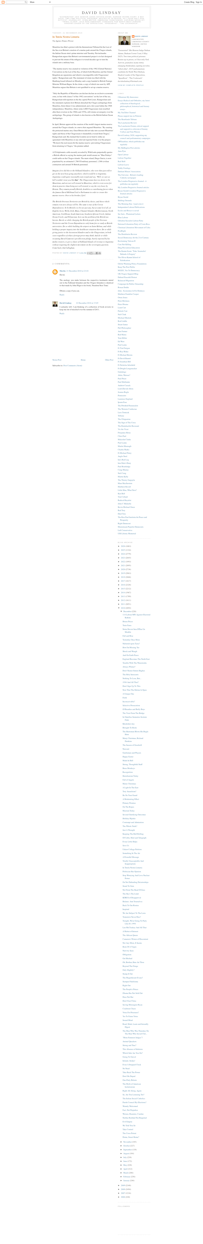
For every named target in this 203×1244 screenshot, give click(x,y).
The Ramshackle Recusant (128, 426)
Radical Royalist (124, 500)
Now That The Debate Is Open (135, 690)
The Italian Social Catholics (134, 1098)
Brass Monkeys (129, 768)
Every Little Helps (130, 841)
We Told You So (129, 1125)
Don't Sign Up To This (131, 686)
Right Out (127, 985)
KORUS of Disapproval (132, 897)
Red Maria (122, 334)
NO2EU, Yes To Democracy (129, 270)
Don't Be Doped (129, 1076)
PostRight (122, 231)
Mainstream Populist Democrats (130, 526)
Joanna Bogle (123, 392)
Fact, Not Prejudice (130, 1110)
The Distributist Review (127, 234)
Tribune (121, 415)
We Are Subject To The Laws (134, 913)
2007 (123, 1193)
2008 (123, 1189)
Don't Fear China (129, 1000)
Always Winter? (129, 666)
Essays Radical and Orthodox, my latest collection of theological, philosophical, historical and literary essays (134, 105)
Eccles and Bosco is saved (128, 210)
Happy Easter (128, 756)
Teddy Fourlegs (124, 168)
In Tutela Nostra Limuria (132, 867)
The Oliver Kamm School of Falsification (129, 259)
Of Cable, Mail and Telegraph (134, 837)
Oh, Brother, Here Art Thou (133, 962)
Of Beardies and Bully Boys (134, 709)
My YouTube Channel (127, 112)
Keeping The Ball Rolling (133, 834)
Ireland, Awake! (129, 1060)
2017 (123, 581)
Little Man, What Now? (127, 490)
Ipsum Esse (122, 402)
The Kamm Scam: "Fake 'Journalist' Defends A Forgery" (132, 252)
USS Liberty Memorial (127, 533)
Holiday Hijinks (129, 818)
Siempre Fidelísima (130, 981)
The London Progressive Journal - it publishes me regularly (132, 182)
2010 (123, 608)
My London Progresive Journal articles (133, 187)
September (127, 1149)
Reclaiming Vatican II (126, 241)
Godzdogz (122, 371)
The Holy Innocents (131, 674)
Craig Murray (123, 469)
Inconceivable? (129, 701)
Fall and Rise (128, 635)
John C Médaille (124, 503)
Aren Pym (122, 151)
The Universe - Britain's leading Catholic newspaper (130, 176)
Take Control (128, 1129)
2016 (123, 584)
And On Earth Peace (131, 655)
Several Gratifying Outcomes (134, 814)
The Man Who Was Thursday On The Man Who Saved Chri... (136, 1032)
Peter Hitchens (123, 300)
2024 (123, 553)
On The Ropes (128, 806)
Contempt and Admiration (133, 822)
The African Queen (130, 935)
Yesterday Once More (131, 639)
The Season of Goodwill (132, 745)
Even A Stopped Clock (132, 1064)
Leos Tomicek (123, 412)
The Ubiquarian (124, 419)
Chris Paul (122, 436)
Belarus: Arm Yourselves (132, 901)
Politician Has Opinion (132, 871)
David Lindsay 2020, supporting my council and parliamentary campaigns (134, 136)
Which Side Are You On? (133, 1053)
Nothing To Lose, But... (132, 678)
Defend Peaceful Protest (127, 277)
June (125, 1161)
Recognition (128, 772)
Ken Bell (121, 493)
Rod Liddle (122, 321)
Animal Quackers (129, 1041)
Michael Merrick (124, 317)
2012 (123, 600)
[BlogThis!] (91, 253)
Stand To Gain (128, 886)
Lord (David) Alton (125, 388)
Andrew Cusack (124, 385)
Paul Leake (122, 344)
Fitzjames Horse (124, 432)
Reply (62, 294)
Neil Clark (122, 314)
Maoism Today (129, 810)
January (126, 1180)
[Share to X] (94, 253)
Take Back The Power (131, 1072)
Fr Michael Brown (125, 355)
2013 (123, 596)
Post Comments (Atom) (72, 365)
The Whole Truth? (130, 826)
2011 (123, 604)
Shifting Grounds (125, 200)
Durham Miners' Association (129, 171)
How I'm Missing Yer (131, 647)
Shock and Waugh (130, 651)
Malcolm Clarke (124, 439)
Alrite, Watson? (124, 375)
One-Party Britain (130, 1080)
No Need (126, 1068)
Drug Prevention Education (129, 247)
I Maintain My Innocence (128, 97)
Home (83, 359)
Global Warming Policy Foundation (132, 263)
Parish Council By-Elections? (134, 1102)
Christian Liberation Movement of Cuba (134, 227)
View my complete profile (131, 85)
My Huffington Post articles (129, 147)
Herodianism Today (130, 776)
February (127, 1176)
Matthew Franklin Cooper (128, 294)
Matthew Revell (124, 486)
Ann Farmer (122, 331)
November (127, 1141)
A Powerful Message (131, 857)
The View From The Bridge (133, 713)
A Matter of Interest (130, 931)
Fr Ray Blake (123, 351)
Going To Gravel (129, 1056)
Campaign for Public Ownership (130, 284)
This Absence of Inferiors (133, 1049)
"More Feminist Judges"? (133, 1037)
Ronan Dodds (123, 287)
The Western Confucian (127, 409)
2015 (123, 588)
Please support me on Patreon (129, 116)
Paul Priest (122, 378)
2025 (123, 550)
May (125, 1165)
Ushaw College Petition (132, 849)
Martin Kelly (123, 476)
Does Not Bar (128, 997)
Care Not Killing (124, 244)
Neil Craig (122, 473)
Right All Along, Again (132, 1090)
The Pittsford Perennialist (128, 405)
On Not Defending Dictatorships (135, 882)
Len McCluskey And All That (135, 927)
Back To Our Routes (131, 905)
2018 (123, 577)
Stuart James (123, 324)
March (126, 1172)
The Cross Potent (129, 1133)
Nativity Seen (128, 950)
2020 (123, 569)
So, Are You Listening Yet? (133, 1094)
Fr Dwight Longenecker (127, 368)
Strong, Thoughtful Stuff (132, 764)
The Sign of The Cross (127, 422)
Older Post (109, 359)
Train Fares (127, 625)
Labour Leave (123, 164)
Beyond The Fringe (130, 966)
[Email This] (88, 253)
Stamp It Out (128, 973)
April (125, 1168)
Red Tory (121, 510)
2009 (123, 1185)
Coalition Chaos (129, 1008)
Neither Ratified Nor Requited (135, 1117)
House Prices (128, 621)
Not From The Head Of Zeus (134, 890)
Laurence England (125, 399)
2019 (123, 573)
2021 (123, 565)
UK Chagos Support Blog (128, 273)
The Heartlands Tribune (127, 119)
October (126, 1145)
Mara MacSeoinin (125, 483)
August (126, 1153)
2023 (123, 557)
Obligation (127, 954)
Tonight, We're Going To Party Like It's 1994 (135, 922)
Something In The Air (131, 853)
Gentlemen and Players (132, 752)
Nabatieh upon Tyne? (131, 643)
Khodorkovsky (129, 723)
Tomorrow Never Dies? (132, 917)
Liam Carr (122, 307)
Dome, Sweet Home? (131, 1137)
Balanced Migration (126, 280)
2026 (123, 546)
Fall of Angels (128, 779)
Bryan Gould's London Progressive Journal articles (132, 192)
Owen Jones (122, 297)
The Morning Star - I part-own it (130, 203)
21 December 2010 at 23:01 (77, 270)
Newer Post (56, 359)
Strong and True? (129, 1045)
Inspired (126, 909)
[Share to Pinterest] (99, 253)
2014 (123, 592)
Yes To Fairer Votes (130, 1016)
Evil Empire (127, 1121)
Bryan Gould (123, 197)
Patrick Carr (122, 311)
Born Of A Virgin (129, 946)
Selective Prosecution (131, 705)
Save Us (126, 845)
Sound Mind (128, 1020)
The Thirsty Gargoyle (126, 480)
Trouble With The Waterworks (135, 663)
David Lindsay (102, 12)
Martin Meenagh (124, 446)
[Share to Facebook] (96, 253)
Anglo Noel (122, 456)
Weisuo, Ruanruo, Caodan (133, 1114)
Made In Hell (128, 760)
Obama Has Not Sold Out (133, 993)
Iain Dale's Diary (124, 463)
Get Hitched (127, 958)
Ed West (121, 341)
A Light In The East (130, 787)
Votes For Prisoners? (131, 1012)
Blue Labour (123, 217)
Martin (63, 270)
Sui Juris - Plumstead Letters (129, 214)
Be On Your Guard (130, 795)
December (127, 611)
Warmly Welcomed (130, 1106)
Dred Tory (122, 513)
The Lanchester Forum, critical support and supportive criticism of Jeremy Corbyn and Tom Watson (133, 129)
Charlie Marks (123, 449)
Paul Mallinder (124, 382)
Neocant (126, 749)
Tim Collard (123, 496)
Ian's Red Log (123, 459)
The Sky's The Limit (131, 893)
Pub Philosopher (124, 328)
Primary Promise (129, 803)
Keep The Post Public (126, 267)
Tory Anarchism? (129, 791)
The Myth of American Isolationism (132, 1085)
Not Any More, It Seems (132, 943)
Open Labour (123, 154)
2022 (123, 561)
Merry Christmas (129, 783)
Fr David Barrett (124, 358)
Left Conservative (125, 530)
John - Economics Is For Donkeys (131, 290)
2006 (123, 1197)
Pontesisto (122, 395)
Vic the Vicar (123, 429)
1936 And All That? (131, 682)
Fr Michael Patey (125, 453)
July (125, 1157)
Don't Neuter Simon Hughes (134, 670)
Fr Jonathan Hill (124, 361)
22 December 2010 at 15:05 (87, 303)
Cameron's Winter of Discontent (135, 939)
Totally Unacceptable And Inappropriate (133, 862)
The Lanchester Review (127, 122)
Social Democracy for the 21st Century (133, 237)
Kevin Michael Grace (126, 507)
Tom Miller (122, 338)
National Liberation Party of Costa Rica (134, 224)
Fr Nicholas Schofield (126, 365)
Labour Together (124, 158)
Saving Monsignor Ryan (132, 1004)
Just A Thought (129, 830)
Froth (125, 697)
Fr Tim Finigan (124, 348)
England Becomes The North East (136, 659)
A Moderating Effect (131, 799)
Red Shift (121, 161)
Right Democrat (124, 523)
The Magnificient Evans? (133, 977)
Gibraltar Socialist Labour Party (130, 220)
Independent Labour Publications (131, 207)
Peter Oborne (123, 304)
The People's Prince (130, 989)
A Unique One (128, 693)
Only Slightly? (128, 970)
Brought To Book (130, 727)
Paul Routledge (124, 466)
